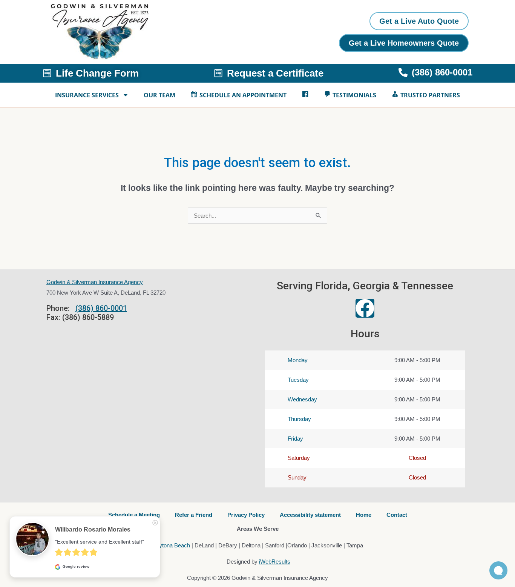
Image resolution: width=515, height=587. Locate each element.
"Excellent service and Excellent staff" (99, 542)
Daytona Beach (171, 545)
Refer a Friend (193, 515)
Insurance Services (87, 95)
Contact (396, 515)
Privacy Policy (246, 515)
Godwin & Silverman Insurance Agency (94, 282)
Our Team (159, 95)
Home (363, 515)
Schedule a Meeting (134, 515)
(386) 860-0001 (101, 308)
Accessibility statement (310, 515)
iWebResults (274, 561)
